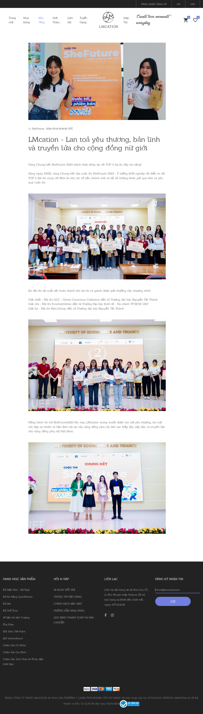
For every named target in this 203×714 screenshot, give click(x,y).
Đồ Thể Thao (10, 610)
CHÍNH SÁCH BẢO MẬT (68, 603)
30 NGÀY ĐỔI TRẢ (64, 589)
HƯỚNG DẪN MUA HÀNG (69, 610)
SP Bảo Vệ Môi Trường (16, 617)
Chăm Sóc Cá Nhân (14, 645)
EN (178, 3)
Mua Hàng (26, 20)
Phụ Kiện (8, 624)
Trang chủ (12, 20)
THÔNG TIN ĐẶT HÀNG (68, 596)
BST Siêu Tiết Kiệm (14, 631)
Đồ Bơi (7, 603)
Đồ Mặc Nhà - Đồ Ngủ (16, 589)
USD (192, 3)
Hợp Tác (126, 20)
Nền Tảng (41, 20)
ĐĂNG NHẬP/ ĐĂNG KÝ (154, 3)
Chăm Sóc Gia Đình (14, 652)
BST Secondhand (13, 638)
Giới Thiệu (56, 20)
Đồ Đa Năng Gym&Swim (18, 596)
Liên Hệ (70, 20)
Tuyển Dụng (83, 20)
